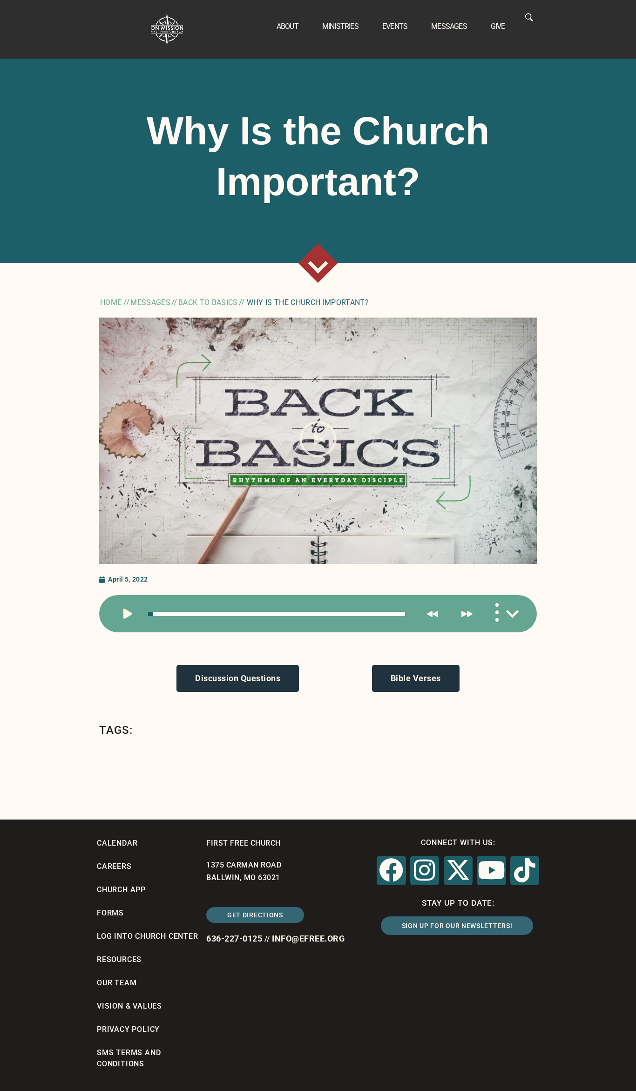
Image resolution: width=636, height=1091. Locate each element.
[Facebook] (391, 870)
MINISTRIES (340, 26)
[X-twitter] (458, 870)
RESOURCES (119, 959)
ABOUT (287, 26)
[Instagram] (424, 870)
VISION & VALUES (129, 1006)
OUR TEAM (116, 982)
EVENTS (394, 26)
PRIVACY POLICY (128, 1029)
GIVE (498, 26)
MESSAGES (449, 26)
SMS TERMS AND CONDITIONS (129, 1058)
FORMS (110, 912)
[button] (318, 441)
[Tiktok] (524, 870)
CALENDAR (117, 843)
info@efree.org (308, 938)
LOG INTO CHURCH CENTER (147, 936)
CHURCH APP (121, 889)
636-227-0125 (234, 938)
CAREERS (114, 866)
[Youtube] (491, 870)
